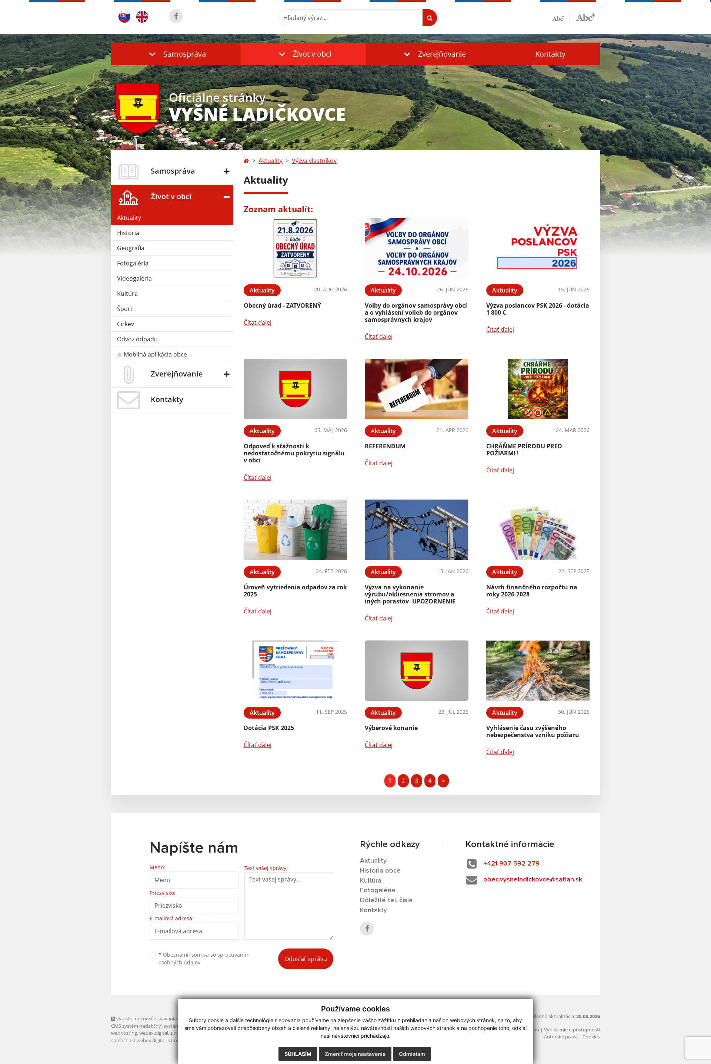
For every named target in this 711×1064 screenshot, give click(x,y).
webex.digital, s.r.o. (160, 1033)
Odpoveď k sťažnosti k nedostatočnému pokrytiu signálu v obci (294, 453)
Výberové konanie (391, 728)
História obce (380, 870)
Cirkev (125, 324)
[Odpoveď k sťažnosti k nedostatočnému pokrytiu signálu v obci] (295, 389)
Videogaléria (134, 278)
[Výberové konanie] (416, 670)
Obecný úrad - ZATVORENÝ (282, 305)
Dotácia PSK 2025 (269, 728)
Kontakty (550, 54)
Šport (125, 309)
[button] (176, 54)
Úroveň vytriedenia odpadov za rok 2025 (295, 590)
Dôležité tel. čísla (386, 900)
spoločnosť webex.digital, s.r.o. (144, 1040)
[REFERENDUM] (416, 389)
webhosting (124, 1033)
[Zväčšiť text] (585, 17)
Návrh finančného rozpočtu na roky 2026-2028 (531, 590)
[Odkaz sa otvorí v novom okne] (176, 16)
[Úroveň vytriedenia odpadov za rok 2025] (295, 530)
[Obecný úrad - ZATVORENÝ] (295, 248)
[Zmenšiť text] (561, 18)
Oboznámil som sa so (204, 958)
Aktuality (129, 218)
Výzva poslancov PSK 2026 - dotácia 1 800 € (537, 309)
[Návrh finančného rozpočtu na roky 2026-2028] (538, 530)
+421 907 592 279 (511, 863)
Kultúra (127, 294)
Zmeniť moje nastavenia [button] (355, 1054)
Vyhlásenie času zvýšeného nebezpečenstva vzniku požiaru (532, 731)
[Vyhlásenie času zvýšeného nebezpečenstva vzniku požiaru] (538, 670)
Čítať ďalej (257, 322)
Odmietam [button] (412, 1054)
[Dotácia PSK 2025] (295, 670)
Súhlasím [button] (297, 1054)
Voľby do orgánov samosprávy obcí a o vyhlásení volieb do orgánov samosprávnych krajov (416, 312)
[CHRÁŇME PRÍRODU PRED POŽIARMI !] (538, 389)
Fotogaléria (132, 263)
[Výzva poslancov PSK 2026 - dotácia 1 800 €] (538, 248)
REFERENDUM (385, 446)
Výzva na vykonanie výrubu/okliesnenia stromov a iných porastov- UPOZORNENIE (410, 594)
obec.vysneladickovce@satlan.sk (532, 879)
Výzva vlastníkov (314, 161)
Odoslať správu (305, 959)
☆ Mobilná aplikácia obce (152, 354)
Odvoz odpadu (137, 339)
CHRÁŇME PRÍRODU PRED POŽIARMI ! (524, 449)
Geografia (130, 248)
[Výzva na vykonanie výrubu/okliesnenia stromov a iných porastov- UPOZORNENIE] (416, 530)
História (128, 233)
